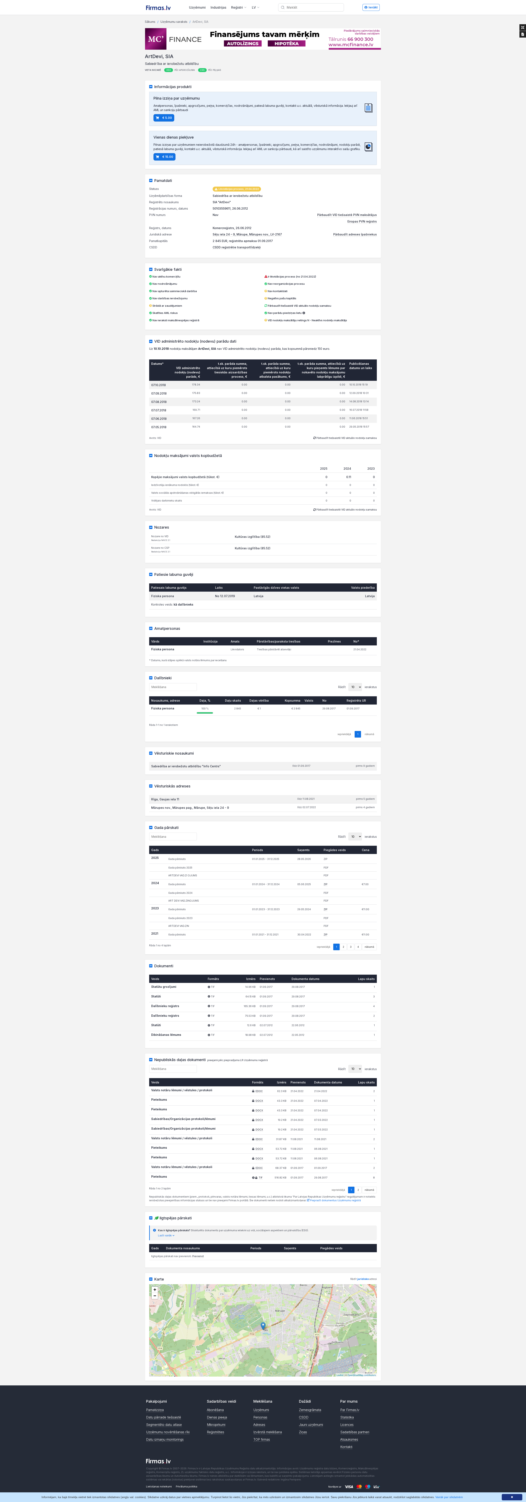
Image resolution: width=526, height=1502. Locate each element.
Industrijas (218, 7)
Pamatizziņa (155, 1410)
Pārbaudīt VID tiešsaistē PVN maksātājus (347, 215)
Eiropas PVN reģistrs (362, 221)
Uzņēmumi (197, 7)
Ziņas (303, 1432)
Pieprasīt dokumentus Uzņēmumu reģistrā (335, 1200)
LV (254, 7)
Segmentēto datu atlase (164, 1425)
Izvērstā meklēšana (267, 1432)
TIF (261, 1177)
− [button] (154, 1295)
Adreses (259, 1425)
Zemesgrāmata (310, 1410)
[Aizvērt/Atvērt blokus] (522, 27)
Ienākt (373, 7)
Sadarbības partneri (354, 1432)
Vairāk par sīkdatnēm (449, 1497)
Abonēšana (215, 1410)
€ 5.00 (167, 117)
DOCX (259, 1100)
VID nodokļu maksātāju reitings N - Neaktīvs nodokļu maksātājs (307, 320)
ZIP (326, 884)
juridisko (363, 1279)
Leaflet (340, 1375)
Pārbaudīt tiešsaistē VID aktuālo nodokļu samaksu (299, 305)
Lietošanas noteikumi (159, 1486)
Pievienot (198, 1256)
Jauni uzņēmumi (311, 1425)
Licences (347, 1425)
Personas (260, 1417)
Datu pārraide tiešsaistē (163, 1417)
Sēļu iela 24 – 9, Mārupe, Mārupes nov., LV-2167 (247, 234)
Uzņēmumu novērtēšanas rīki (168, 1432)
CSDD (303, 1417)
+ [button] (154, 1289)
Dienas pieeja (217, 1417)
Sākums (150, 21)
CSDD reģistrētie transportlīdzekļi (237, 247)
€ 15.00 (167, 156)
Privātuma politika (186, 1486)
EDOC (259, 1091)
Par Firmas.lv (349, 1410)
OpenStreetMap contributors (361, 1375)
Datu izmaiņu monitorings (165, 1439)
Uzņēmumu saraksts (173, 21)
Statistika (347, 1417)
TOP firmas (261, 1439)
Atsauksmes (349, 1439)
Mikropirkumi (216, 1425)
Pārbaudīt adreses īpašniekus (355, 234)
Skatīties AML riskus (165, 312)
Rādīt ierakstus (357, 687)
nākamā (369, 946)
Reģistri (237, 7)
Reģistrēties (215, 1432)
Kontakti (346, 1447)
